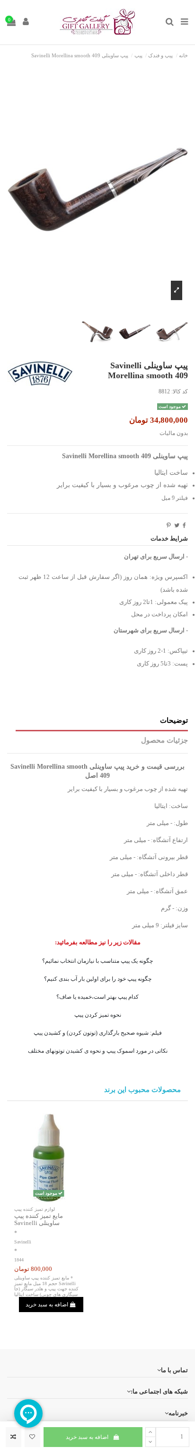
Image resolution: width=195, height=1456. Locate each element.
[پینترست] (169, 525)
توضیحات (174, 720)
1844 (19, 1259)
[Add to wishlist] (32, 1437)
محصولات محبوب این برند (142, 1089)
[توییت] (176, 525)
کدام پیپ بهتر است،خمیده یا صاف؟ (97, 997)
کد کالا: (179, 391)
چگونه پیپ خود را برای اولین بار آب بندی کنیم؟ (97, 979)
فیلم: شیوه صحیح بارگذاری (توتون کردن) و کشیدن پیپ (98, 1033)
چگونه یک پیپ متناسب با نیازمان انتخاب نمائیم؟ (97, 961)
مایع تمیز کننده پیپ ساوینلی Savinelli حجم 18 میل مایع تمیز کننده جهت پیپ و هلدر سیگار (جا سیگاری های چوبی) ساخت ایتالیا (46, 1286)
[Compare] (48, 1199)
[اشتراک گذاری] (184, 525)
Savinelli (22, 1241)
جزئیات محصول (164, 740)
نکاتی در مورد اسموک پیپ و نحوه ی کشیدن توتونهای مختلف (98, 1051)
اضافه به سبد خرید (87, 1437)
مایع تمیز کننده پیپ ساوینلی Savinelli (38, 1219)
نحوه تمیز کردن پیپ (97, 1015)
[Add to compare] (13, 1437)
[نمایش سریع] (38, 1199)
